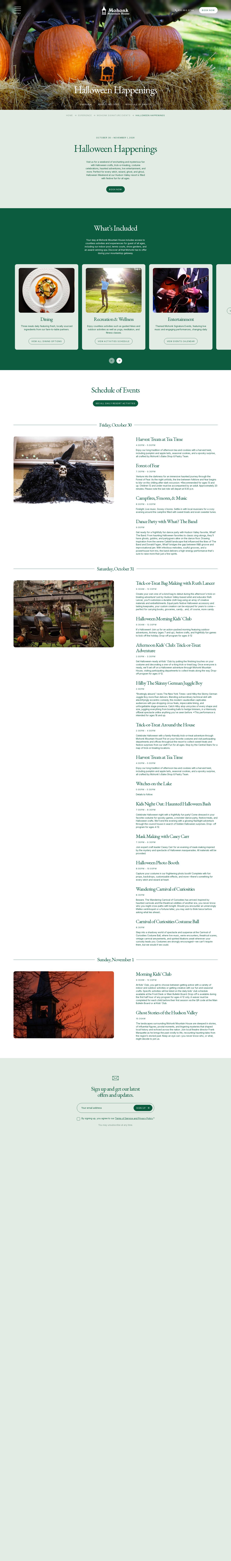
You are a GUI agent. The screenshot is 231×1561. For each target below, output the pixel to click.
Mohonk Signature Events (113, 115)
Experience (85, 115)
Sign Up (141, 1108)
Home (69, 115)
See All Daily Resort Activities (115, 403)
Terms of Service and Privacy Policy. (134, 1118)
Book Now (208, 10)
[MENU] (18, 9)
